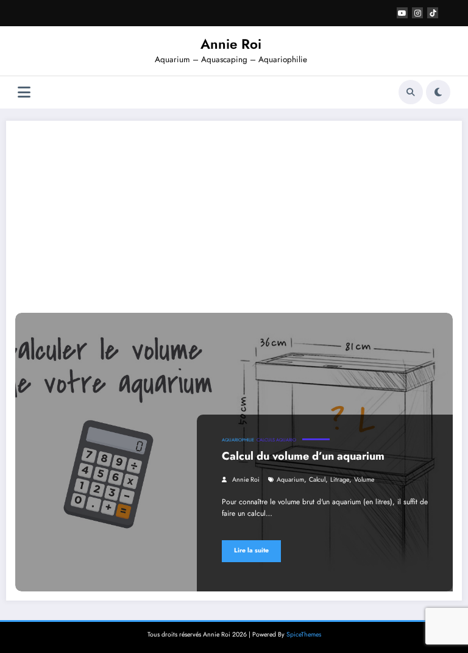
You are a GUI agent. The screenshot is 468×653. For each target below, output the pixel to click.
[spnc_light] (438, 92)
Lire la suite (251, 550)
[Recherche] (411, 92)
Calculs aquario (276, 440)
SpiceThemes (303, 634)
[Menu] (24, 92)
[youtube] (402, 12)
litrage (339, 479)
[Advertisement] (234, 221)
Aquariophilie (238, 440)
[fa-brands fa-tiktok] (432, 12)
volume (364, 479)
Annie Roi (230, 44)
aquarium (290, 479)
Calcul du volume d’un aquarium (303, 456)
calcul (317, 479)
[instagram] (417, 12)
